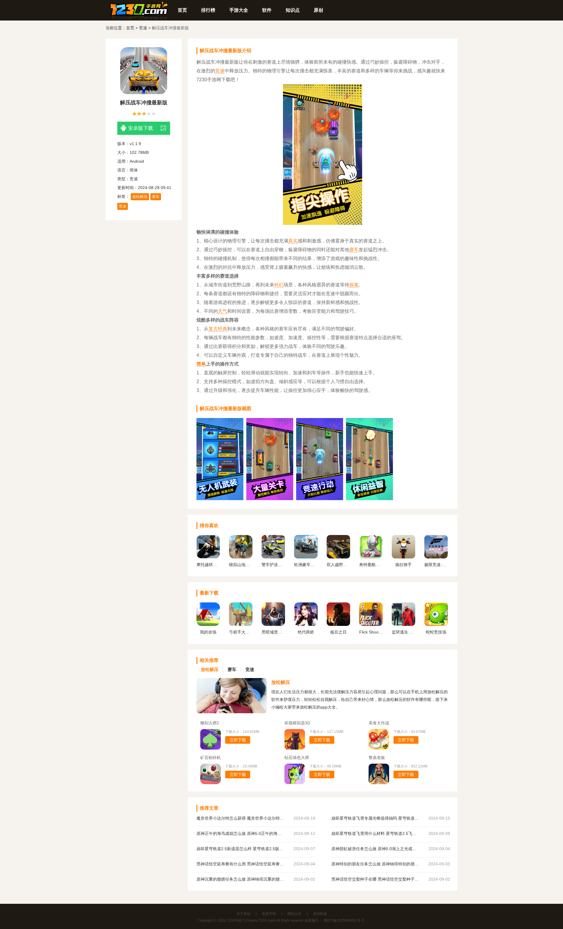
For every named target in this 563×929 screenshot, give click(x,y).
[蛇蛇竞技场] (436, 624)
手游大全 (238, 10)
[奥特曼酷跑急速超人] (371, 557)
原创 (318, 10)
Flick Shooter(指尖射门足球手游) (371, 632)
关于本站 (243, 914)
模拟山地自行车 (240, 564)
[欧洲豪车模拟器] (306, 557)
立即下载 (238, 740)
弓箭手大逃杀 (240, 632)
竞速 (143, 28)
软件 (267, 10)
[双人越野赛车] (338, 557)
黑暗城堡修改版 (273, 632)
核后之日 (338, 632)
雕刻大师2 (209, 723)
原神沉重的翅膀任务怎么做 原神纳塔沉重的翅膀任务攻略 (240, 879)
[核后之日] (338, 624)
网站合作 (294, 914)
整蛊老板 (377, 757)
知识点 (293, 10)
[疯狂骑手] (403, 557)
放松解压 (139, 196)
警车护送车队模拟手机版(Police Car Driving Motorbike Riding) (273, 564)
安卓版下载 (140, 128)
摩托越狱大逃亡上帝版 (208, 564)
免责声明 (269, 914)
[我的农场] (208, 624)
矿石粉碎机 (210, 757)
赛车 (156, 196)
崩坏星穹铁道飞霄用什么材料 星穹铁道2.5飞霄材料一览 (375, 833)
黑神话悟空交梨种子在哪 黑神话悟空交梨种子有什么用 (375, 879)
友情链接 (320, 914)
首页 (182, 10)
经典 (222, 328)
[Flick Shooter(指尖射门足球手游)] (371, 624)
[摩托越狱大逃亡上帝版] (208, 557)
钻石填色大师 (296, 757)
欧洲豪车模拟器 (306, 564)
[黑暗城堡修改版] (273, 624)
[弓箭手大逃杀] (240, 624)
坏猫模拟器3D (297, 723)
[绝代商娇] (306, 624)
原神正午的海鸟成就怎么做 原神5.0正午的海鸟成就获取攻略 (240, 833)
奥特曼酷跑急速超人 (371, 564)
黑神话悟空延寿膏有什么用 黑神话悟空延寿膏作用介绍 (240, 864)
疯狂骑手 (403, 564)
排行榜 (208, 10)
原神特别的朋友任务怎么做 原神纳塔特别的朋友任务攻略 (375, 864)
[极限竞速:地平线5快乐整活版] (436, 557)
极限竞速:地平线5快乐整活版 (436, 564)
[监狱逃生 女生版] (403, 624)
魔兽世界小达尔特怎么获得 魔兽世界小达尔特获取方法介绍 (240, 818)
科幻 (279, 284)
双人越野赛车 (338, 564)
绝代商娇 (306, 632)
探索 (354, 284)
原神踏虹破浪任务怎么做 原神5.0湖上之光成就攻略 (375, 848)
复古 (213, 328)
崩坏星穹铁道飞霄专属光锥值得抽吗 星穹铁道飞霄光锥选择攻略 (375, 818)
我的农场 (208, 632)
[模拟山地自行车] (240, 557)
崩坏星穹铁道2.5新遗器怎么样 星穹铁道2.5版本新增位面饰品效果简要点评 (240, 848)
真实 (293, 240)
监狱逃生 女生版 (403, 632)
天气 (222, 311)
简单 (201, 363)
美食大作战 (379, 723)
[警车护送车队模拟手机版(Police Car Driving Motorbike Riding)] (273, 557)
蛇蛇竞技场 (436, 632)
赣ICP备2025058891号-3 (344, 920)
